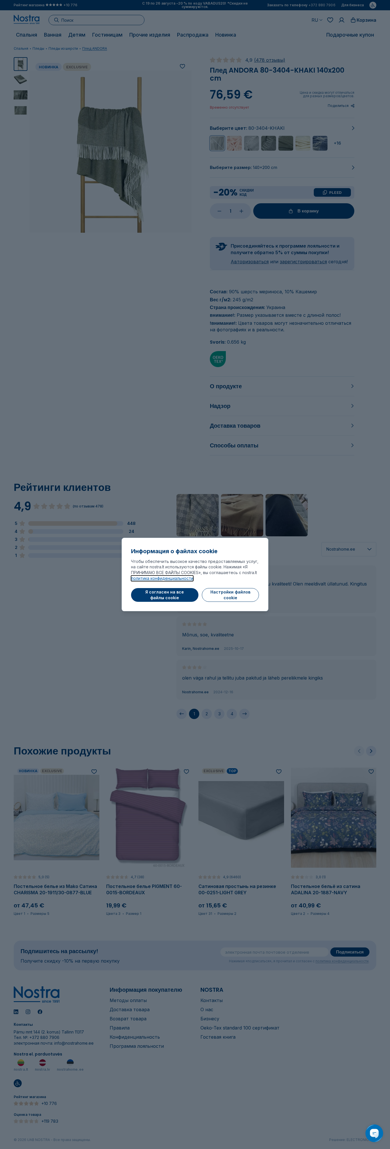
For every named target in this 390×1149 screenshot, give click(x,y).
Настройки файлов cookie (230, 595)
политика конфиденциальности (162, 578)
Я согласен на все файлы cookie (164, 595)
